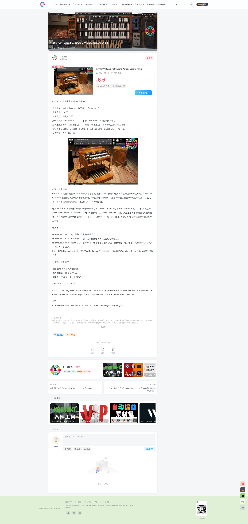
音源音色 (76, 4)
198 (80, 371)
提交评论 (150, 448)
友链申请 (97, 501)
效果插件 (89, 4)
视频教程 (126, 4)
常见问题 (87, 501)
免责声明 (68, 501)
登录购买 (144, 92)
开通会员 (203, 4)
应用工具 (138, 4)
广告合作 (106, 501)
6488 (68, 371)
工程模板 (114, 4)
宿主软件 (64, 4)
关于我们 (78, 501)
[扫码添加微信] (242, 501)
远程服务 (161, 4)
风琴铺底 (72, 335)
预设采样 (101, 4)
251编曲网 (63, 56)
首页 (56, 4)
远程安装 (151, 4)
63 (74, 371)
